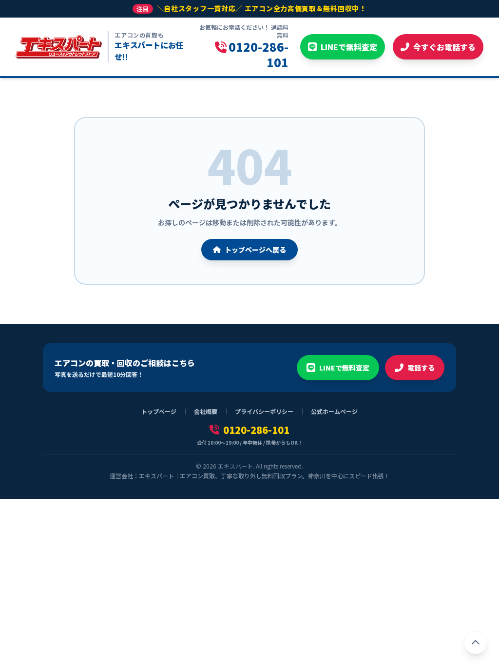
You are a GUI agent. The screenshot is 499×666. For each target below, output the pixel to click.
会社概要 (205, 411)
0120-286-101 (256, 430)
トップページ (158, 411)
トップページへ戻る (255, 250)
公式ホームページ (334, 411)
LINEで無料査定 (344, 367)
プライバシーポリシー (264, 411)
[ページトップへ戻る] (475, 642)
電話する (421, 367)
